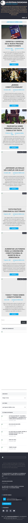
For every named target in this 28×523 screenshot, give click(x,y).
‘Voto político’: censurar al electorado (14, 210)
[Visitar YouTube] (14, 510)
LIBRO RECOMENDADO (8, 328)
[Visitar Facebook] (3, 510)
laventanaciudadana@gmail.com (14, 499)
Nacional (20, 152)
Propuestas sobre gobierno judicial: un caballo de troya (14, 128)
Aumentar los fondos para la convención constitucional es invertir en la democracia (14, 253)
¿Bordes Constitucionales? (14, 86)
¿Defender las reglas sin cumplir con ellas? (14, 169)
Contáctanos (6, 503)
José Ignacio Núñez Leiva (18, 89)
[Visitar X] (10, 510)
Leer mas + (14, 64)
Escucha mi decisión (14, 424)
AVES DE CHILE (12, 439)
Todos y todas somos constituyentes (14, 296)
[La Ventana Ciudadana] (14, 3)
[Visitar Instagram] (7, 510)
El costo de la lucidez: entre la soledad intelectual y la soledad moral (18, 433)
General (20, 69)
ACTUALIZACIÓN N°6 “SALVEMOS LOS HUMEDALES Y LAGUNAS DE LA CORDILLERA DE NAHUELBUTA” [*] (17, 417)
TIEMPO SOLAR (12, 447)
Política (24, 25)
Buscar (2, 320)
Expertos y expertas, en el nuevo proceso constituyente (14, 43)
